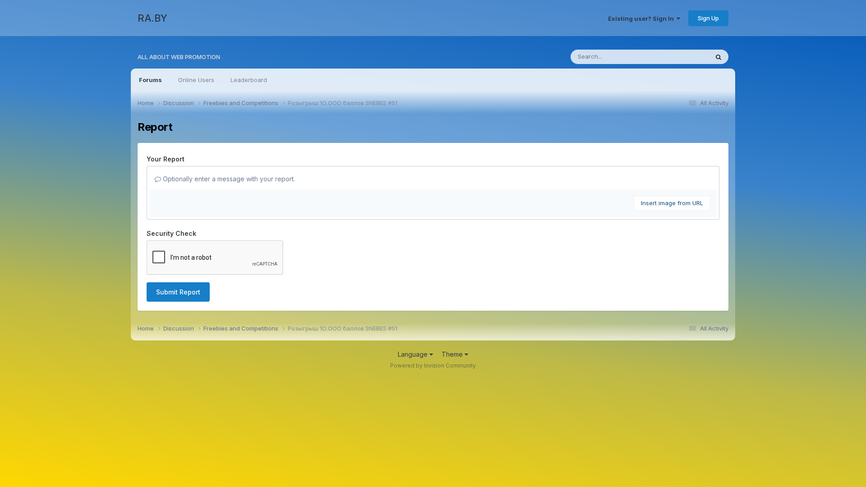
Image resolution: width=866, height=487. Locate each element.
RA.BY (152, 18)
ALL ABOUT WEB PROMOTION (179, 56)
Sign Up (708, 18)
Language (413, 354)
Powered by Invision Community (433, 365)
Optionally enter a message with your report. (228, 179)
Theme (453, 354)
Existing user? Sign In (642, 18)
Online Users (196, 79)
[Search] (718, 57)
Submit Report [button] (178, 292)
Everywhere (680, 56)
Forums (150, 79)
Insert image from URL (672, 203)
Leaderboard (248, 79)
